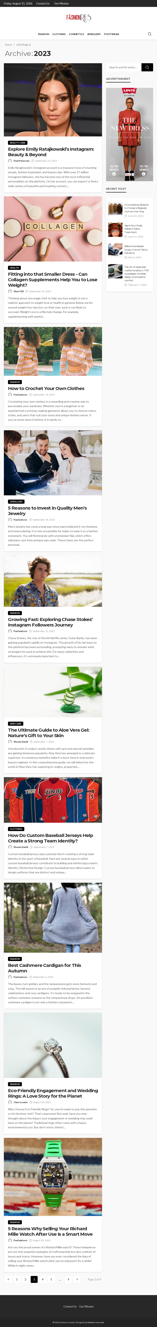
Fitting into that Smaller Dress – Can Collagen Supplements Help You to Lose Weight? (52, 279)
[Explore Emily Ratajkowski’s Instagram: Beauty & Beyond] (53, 99)
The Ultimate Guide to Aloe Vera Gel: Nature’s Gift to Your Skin (48, 732)
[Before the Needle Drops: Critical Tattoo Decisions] (115, 250)
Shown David (20, 741)
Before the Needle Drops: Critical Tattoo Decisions (135, 249)
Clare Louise (20, 1102)
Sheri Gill (18, 291)
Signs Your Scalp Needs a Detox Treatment (133, 229)
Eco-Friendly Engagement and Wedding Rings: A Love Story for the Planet (53, 1093)
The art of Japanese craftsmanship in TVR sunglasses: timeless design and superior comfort (136, 274)
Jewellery (94, 34)
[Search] (149, 34)
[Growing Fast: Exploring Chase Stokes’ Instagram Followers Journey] (53, 581)
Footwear (111, 34)
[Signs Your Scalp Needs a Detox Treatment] (115, 230)
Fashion (43, 34)
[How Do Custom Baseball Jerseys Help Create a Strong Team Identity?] (53, 800)
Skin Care (15, 723)
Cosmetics (76, 34)
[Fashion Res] (78, 18)
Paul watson (20, 394)
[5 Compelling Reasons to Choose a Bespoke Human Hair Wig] (115, 209)
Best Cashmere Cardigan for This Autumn (44, 968)
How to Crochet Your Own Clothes (46, 388)
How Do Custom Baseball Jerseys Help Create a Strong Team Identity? (50, 838)
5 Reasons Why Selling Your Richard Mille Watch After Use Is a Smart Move (50, 1231)
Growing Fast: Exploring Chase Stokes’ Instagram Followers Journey (50, 622)
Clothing (59, 34)
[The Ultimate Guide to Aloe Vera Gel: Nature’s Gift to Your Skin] (53, 692)
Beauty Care (17, 142)
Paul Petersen (21, 160)
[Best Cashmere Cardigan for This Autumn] (53, 918)
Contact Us (42, 3)
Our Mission (61, 3)
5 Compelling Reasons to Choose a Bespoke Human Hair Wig (136, 208)
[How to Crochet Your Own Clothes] (53, 351)
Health (14, 267)
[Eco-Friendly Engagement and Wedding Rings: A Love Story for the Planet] (53, 1045)
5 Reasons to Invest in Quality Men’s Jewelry (47, 510)
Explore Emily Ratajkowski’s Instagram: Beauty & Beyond (51, 151)
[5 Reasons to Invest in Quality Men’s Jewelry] (53, 462)
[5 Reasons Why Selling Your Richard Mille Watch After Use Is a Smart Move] (53, 1177)
